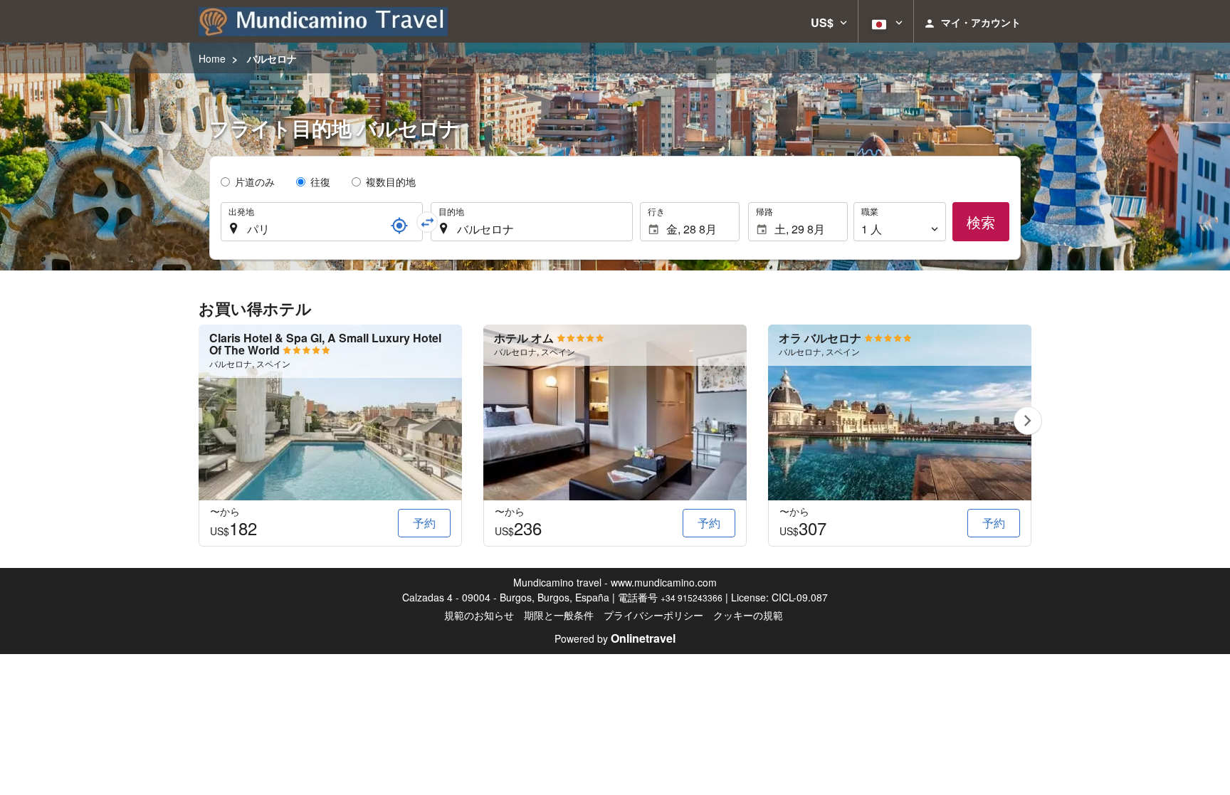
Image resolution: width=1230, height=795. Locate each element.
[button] (829, 21)
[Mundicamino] (323, 21)
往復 (320, 181)
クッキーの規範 (748, 615)
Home (212, 58)
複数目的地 (391, 181)
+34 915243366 (691, 597)
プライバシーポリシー (653, 615)
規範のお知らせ (479, 615)
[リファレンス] (399, 225)
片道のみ (255, 181)
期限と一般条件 (559, 615)
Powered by (615, 638)
